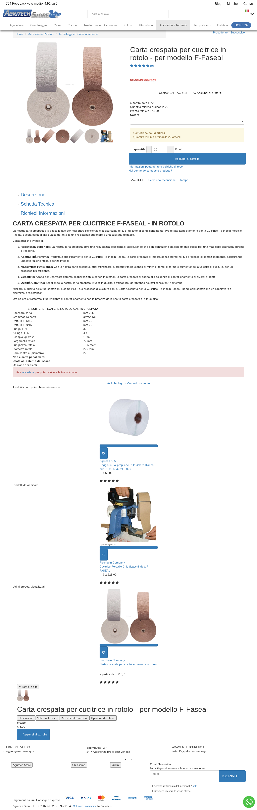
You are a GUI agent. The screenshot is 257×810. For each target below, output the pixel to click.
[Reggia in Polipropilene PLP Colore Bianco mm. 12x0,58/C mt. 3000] (129, 416)
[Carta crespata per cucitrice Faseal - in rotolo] (129, 616)
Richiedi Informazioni (43, 213)
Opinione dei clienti (103, 718)
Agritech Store (22, 765)
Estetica (222, 25)
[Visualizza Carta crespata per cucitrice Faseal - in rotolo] (129, 645)
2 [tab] (132, 759)
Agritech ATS (108, 461)
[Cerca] (162, 14)
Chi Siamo (78, 765)
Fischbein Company (112, 562)
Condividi (137, 180)
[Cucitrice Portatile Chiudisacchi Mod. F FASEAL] (129, 514)
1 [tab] (125, 759)
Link (194, 786)
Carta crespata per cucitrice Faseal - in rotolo (128, 664)
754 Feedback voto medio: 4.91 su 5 (31, 3)
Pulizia (127, 25)
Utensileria (146, 25)
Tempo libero (202, 25)
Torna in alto (29, 686)
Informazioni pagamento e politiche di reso (156, 166)
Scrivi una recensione (162, 180)
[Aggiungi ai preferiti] (104, 453)
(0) (151, 65)
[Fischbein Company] (143, 81)
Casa (57, 25)
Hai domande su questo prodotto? (150, 170)
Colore (134, 114)
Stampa (183, 180)
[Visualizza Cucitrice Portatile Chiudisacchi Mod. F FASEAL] (129, 547)
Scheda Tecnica (37, 204)
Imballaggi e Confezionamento (130, 383)
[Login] (219, 13)
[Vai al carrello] (238, 13)
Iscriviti (231, 776)
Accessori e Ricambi (173, 25)
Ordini (115, 765)
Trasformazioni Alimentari (100, 25)
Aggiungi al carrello (187, 158)
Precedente (220, 32)
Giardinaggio (38, 25)
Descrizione (33, 194)
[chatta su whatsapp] (249, 802)
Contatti (248, 3)
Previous (8, 85)
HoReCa (241, 25)
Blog (218, 3)
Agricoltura (16, 25)
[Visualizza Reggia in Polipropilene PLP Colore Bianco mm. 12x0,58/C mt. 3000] (129, 445)
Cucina (72, 25)
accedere (28, 372)
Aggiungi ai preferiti (208, 92)
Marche (232, 3)
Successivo (237, 32)
